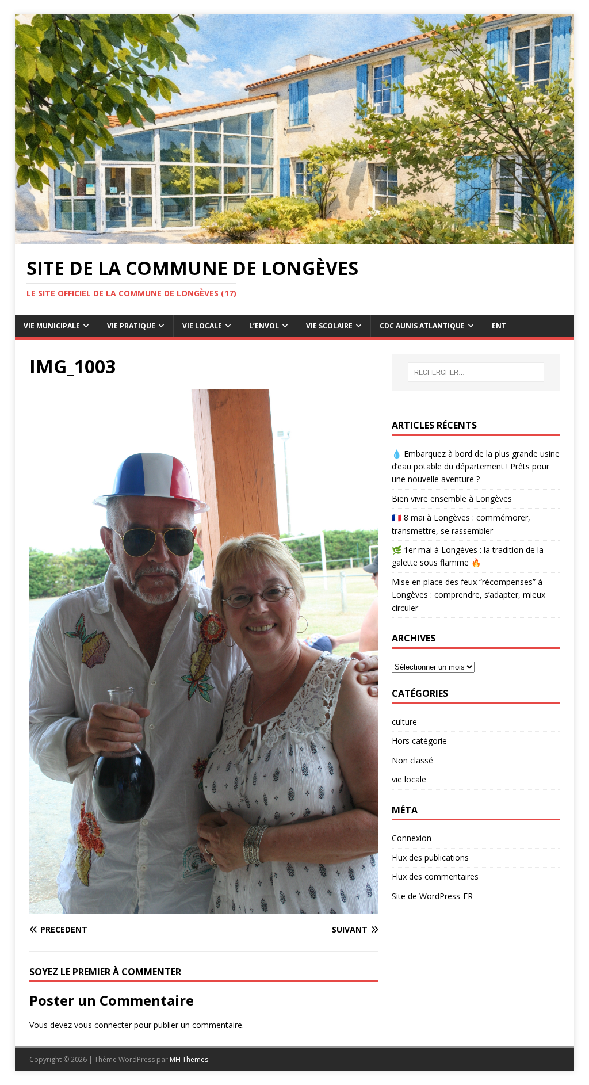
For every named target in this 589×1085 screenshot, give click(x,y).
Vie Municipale (52, 326)
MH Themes (189, 1059)
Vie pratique (131, 326)
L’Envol (264, 326)
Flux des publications (430, 857)
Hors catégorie (419, 740)
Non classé (412, 760)
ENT (499, 326)
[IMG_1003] (203, 906)
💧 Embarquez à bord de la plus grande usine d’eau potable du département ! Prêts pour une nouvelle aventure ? (476, 466)
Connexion (411, 837)
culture (404, 721)
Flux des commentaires (435, 876)
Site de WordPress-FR (432, 896)
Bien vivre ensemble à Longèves (452, 498)
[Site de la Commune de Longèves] (295, 237)
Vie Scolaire (329, 326)
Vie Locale (202, 326)
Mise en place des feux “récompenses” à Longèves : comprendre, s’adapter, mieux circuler (468, 594)
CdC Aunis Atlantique (422, 326)
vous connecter (103, 1024)
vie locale (409, 779)
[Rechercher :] (476, 372)
